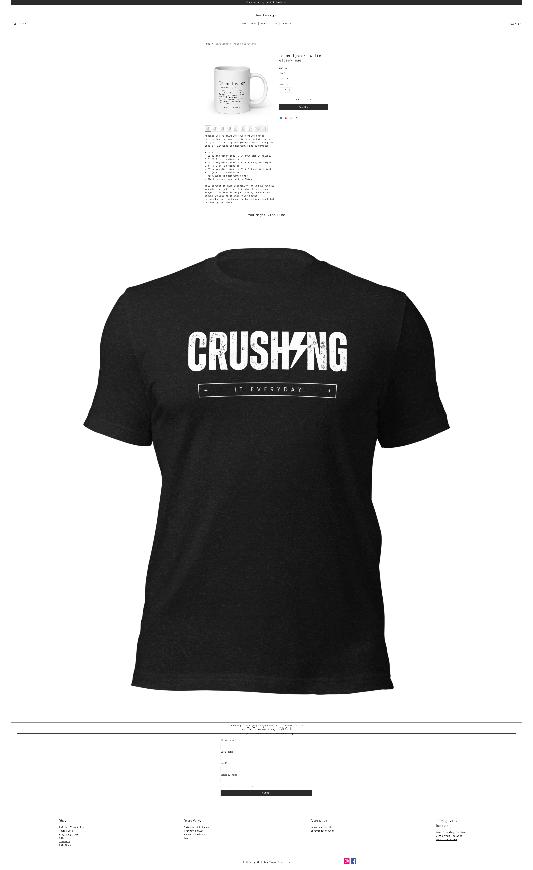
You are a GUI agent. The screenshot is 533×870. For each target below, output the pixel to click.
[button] (515, 24)
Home (207, 44)
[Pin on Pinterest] (286, 118)
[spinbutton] (285, 89)
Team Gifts (66, 831)
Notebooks (65, 845)
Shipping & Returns (196, 827)
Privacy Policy (193, 831)
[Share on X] (296, 118)
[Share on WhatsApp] (291, 118)
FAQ (186, 838)
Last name (228, 752)
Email (225, 763)
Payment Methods (194, 834)
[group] (266, 478)
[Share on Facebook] (280, 118)
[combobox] (303, 78)
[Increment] (289, 89)
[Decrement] (281, 89)
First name (228, 740)
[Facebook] (353, 861)
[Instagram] (347, 861)
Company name (229, 775)
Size (282, 73)
